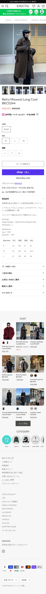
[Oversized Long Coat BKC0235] (37, 364)
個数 (3, 148)
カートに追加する (23, 164)
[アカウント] (38, 6)
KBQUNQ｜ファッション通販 (16, 586)
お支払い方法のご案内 (10, 279)
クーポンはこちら (9, 530)
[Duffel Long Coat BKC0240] (9, 364)
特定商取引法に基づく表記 (12, 473)
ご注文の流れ (7, 273)
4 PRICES (5, 519)
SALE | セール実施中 (10, 501)
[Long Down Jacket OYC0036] (37, 397)
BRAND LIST (7, 516)
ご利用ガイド (7, 462)
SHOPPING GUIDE (9, 527)
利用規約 (5, 465)
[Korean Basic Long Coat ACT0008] (23, 397)
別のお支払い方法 (23, 178)
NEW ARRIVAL (7, 509)
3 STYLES (5, 523)
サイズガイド (7, 293)
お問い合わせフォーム (10, 476)
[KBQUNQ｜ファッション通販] (23, 6)
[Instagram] (3, 551)
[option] (23, 54)
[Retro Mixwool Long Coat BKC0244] (23, 331)
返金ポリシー (7, 469)
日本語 (24, 580)
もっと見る (23, 423)
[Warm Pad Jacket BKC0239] (23, 364)
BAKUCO (18, 183)
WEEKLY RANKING (9, 505)
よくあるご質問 (8, 480)
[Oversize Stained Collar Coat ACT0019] (9, 397)
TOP (3, 498)
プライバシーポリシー (10, 483)
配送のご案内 (7, 286)
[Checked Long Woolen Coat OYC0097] (37, 331)
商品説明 (5, 199)
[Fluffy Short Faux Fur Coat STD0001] (9, 331)
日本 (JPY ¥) (8, 580)
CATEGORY (6, 512)
